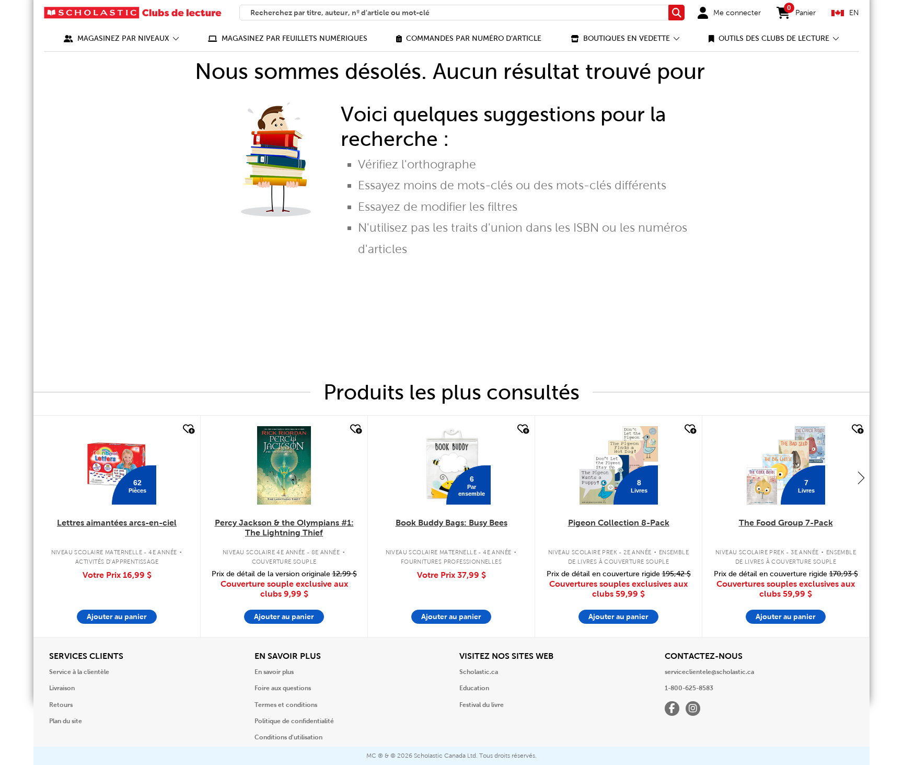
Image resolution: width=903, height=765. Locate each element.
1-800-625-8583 (689, 688)
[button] (121, 38)
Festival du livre (481, 705)
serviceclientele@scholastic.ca (709, 672)
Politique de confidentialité (294, 721)
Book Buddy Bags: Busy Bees (451, 522)
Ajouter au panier (117, 616)
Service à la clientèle (79, 672)
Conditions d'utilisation (288, 737)
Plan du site (65, 721)
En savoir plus (274, 672)
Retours (61, 705)
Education (474, 688)
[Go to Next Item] (861, 477)
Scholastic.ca (478, 672)
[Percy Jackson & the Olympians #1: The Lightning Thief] (283, 465)
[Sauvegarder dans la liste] (187, 429)
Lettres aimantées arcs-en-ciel (117, 522)
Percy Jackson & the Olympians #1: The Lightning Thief (284, 527)
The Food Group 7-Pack (786, 522)
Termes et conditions (285, 705)
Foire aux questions (282, 688)
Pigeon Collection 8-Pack (618, 522)
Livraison (62, 688)
